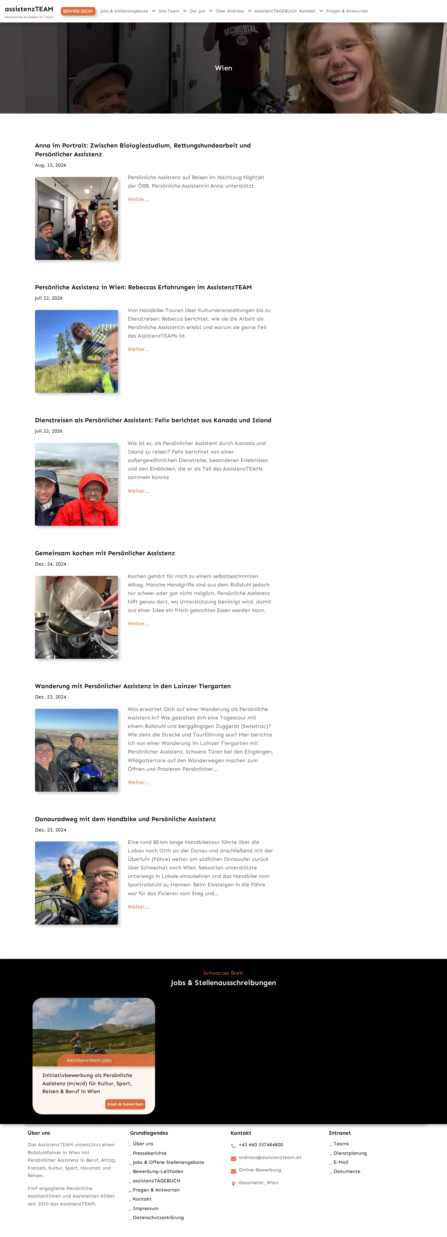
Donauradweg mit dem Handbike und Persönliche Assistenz (125, 819)
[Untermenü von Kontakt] (321, 10)
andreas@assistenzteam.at (270, 1157)
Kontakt (142, 1199)
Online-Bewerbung (260, 1170)
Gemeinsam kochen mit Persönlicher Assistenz (105, 553)
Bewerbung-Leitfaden (158, 1171)
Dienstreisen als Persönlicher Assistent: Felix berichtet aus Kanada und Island (153, 420)
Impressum (145, 1208)
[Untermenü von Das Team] (185, 10)
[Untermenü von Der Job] (211, 10)
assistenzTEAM (29, 9)
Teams (341, 1144)
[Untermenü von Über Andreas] (250, 10)
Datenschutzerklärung (158, 1217)
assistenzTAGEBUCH (156, 1181)
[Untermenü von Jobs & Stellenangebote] (153, 10)
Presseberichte (150, 1153)
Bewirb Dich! (78, 11)
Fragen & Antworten (156, 1190)
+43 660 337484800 (261, 1144)
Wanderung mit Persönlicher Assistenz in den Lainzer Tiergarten (133, 686)
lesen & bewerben (126, 1105)
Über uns (143, 1144)
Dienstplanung (350, 1153)
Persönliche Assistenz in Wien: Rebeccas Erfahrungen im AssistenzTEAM (143, 287)
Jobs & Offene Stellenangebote (168, 1162)
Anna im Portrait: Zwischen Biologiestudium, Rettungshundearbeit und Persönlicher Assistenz (143, 149)
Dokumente (347, 1171)
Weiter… (138, 199)
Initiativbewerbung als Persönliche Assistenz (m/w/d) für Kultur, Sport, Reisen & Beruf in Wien (87, 1083)
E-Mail (341, 1162)
